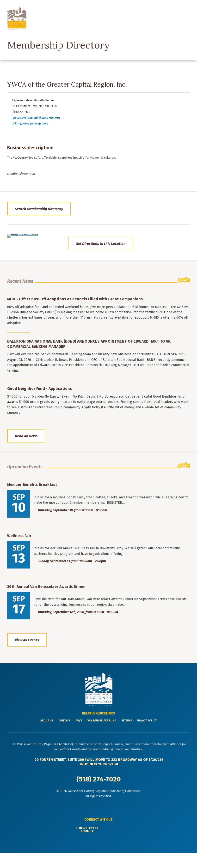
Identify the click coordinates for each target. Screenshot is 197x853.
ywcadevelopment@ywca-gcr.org (36, 117)
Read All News (26, 436)
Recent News (20, 281)
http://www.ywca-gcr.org (30, 123)
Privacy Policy (146, 720)
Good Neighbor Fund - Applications (39, 388)
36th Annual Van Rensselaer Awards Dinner (46, 586)
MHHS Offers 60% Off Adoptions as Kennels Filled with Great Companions (75, 299)
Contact (64, 720)
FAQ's (78, 720)
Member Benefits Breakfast (32, 484)
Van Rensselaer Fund (101, 720)
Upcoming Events (25, 467)
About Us (46, 720)
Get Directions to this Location (101, 244)
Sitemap (127, 720)
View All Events (27, 640)
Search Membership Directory (39, 209)
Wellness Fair (19, 535)
